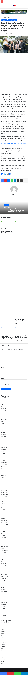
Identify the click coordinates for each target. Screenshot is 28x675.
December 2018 (4, 595)
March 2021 (3, 537)
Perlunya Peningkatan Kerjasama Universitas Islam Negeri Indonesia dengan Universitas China (7, 230)
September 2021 (4, 524)
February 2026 (4, 410)
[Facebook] (2, 180)
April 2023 (3, 483)
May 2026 (3, 404)
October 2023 (4, 470)
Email (2, 372)
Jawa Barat (3, 631)
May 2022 (3, 507)
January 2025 (4, 438)
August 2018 (3, 604)
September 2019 (4, 576)
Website (2, 378)
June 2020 (3, 557)
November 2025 (4, 417)
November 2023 (4, 468)
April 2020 (3, 561)
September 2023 (4, 473)
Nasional (2, 633)
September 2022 (4, 498)
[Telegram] (15, 180)
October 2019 (4, 574)
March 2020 (3, 563)
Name (2, 367)
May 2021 (3, 533)
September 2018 (4, 602)
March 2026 (3, 408)
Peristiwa (10, 20)
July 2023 (3, 477)
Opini (2, 639)
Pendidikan (7, 17)
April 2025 (3, 432)
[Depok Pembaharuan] (14, 6)
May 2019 (3, 585)
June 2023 (3, 479)
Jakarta (2, 629)
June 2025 (3, 427)
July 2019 (3, 580)
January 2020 (4, 567)
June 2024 (3, 453)
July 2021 (3, 529)
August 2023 (3, 475)
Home (3, 17)
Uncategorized (4, 663)
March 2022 (3, 511)
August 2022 (3, 501)
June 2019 (3, 582)
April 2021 (3, 535)
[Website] (14, 196)
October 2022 (4, 496)
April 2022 (3, 509)
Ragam (2, 650)
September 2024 (4, 447)
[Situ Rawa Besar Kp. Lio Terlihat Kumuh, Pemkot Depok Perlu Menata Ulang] (21, 269)
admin (3, 33)
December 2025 (4, 414)
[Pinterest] (5, 180)
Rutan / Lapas (4, 652)
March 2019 (3, 589)
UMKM (2, 661)
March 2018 (3, 615)
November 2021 (4, 520)
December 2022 (4, 492)
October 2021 (4, 522)
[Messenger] (8, 180)
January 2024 (4, 464)
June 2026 (3, 402)
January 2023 (4, 490)
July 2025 (3, 425)
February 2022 (4, 514)
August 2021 (3, 526)
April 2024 (3, 458)
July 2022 (3, 503)
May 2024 (3, 455)
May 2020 (3, 559)
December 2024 (4, 440)
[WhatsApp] (12, 180)
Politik (2, 648)
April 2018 (3, 613)
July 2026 (3, 399)
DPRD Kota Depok (4, 627)
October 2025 (4, 419)
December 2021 (4, 518)
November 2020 (4, 546)
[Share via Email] (18, 180)
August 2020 (3, 552)
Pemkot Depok (4, 642)
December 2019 (4, 569)
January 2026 (4, 412)
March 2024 (3, 460)
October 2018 (4, 600)
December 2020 (4, 544)
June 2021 (3, 531)
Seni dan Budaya (4, 655)
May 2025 (3, 430)
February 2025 (4, 436)
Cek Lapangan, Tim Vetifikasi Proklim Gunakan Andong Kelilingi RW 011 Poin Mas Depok (7, 336)
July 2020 (3, 554)
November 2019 (4, 572)
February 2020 (4, 565)
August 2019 (3, 578)
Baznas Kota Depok (5, 622)
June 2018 (3, 608)
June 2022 (3, 505)
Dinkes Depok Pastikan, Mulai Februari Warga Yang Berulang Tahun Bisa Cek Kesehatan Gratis (21, 336)
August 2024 (3, 449)
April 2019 (3, 587)
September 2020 (4, 550)
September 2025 (4, 421)
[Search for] (26, 6)
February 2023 (4, 488)
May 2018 (3, 610)
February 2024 (4, 462)
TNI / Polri (3, 659)
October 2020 (4, 548)
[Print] (21, 180)
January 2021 (3, 542)
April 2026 (3, 406)
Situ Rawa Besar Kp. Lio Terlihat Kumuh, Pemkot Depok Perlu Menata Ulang (20, 321)
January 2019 (3, 593)
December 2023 (4, 466)
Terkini (15, 20)
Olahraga (6, 205)
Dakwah (2, 624)
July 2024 (3, 451)
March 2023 (3, 486)
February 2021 (4, 539)
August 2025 (3, 423)
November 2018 (4, 597)
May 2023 (3, 481)
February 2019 (4, 591)
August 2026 (3, 397)
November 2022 (4, 494)
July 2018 (3, 606)
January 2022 (4, 516)
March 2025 (3, 434)
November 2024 (4, 442)
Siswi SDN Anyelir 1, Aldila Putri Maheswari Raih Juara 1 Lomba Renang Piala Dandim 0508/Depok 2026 (14, 210)
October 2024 (4, 445)
